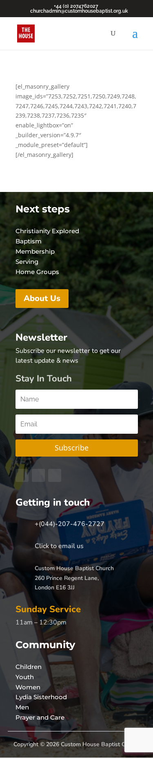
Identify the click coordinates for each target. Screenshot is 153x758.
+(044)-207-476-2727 (69, 523)
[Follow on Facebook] (22, 475)
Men (22, 707)
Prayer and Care (40, 717)
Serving (27, 261)
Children (29, 667)
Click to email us (59, 546)
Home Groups (37, 272)
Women (28, 687)
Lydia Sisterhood (41, 697)
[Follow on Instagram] (54, 475)
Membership (35, 251)
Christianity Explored (47, 231)
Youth (25, 677)
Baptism (29, 241)
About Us (42, 298)
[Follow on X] (38, 475)
